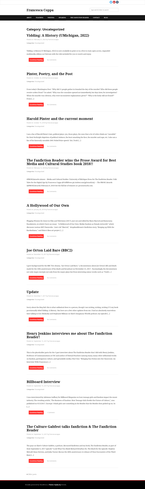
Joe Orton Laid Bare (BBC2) (49, 250)
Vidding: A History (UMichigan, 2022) (58, 35)
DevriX (63, 485)
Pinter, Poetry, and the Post (50, 74)
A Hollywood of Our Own (48, 205)
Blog (106, 17)
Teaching (39, 17)
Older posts (32, 474)
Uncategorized (39, 43)
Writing (51, 17)
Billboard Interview (43, 381)
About (29, 17)
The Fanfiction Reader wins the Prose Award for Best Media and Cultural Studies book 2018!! (71, 162)
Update (33, 292)
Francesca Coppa (40, 10)
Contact (96, 17)
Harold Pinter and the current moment (60, 118)
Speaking (62, 17)
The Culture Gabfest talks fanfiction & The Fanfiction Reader (71, 428)
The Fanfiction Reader (79, 17)
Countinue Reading (36, 60)
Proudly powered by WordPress (36, 485)
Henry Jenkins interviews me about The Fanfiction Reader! (69, 335)
